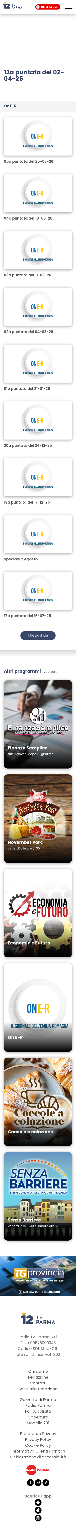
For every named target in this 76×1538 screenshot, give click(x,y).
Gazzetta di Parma (38, 1399)
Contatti (38, 1383)
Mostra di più (38, 635)
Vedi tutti (50, 671)
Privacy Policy (38, 1439)
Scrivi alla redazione (38, 1389)
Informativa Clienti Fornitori (38, 1451)
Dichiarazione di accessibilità (38, 1457)
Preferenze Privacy (38, 1433)
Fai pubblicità (38, 1411)
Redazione (38, 1377)
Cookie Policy (38, 1445)
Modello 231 (38, 1423)
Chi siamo (38, 1371)
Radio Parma (38, 1405)
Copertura (38, 1417)
